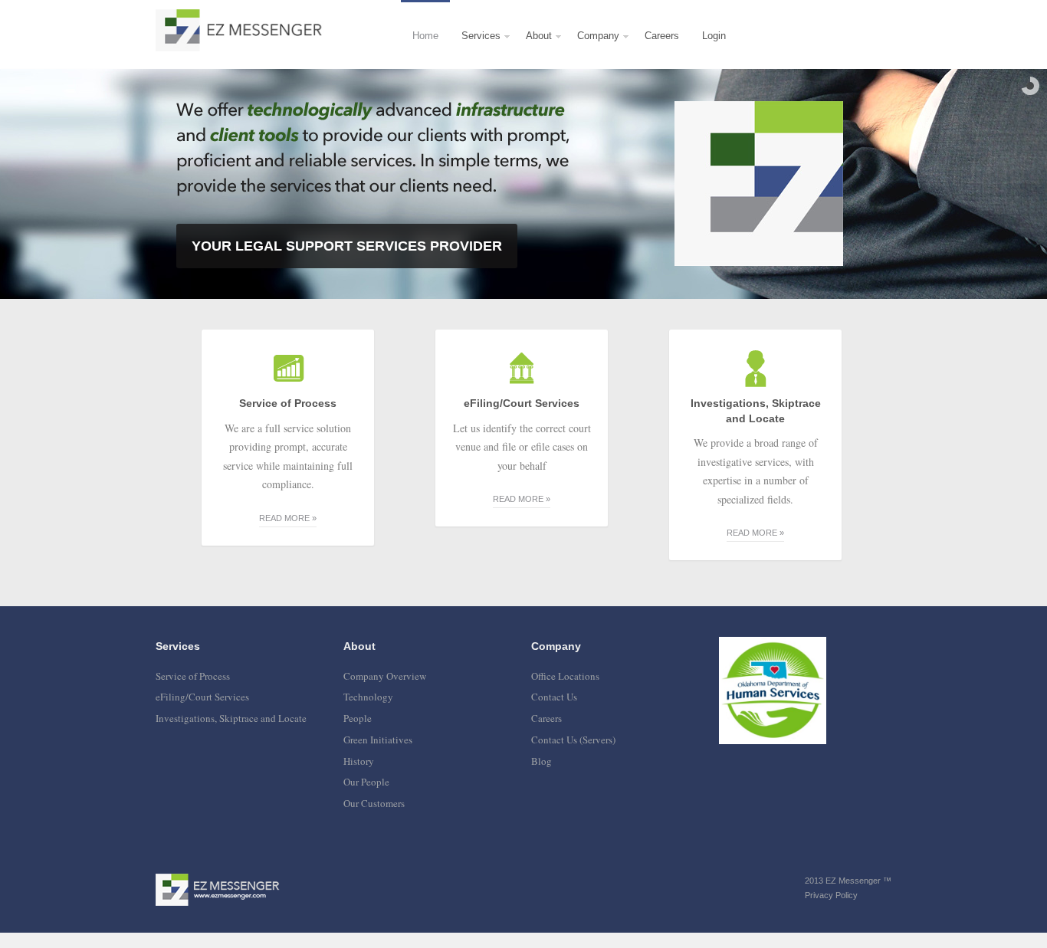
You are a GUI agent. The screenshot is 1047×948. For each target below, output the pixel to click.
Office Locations (565, 676)
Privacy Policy (831, 895)
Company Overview (384, 676)
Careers (662, 35)
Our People (366, 782)
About (533, 49)
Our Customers (374, 803)
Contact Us (554, 697)
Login (714, 35)
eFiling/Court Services (202, 697)
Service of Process (193, 676)
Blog (541, 761)
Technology (368, 697)
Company (592, 49)
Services (475, 49)
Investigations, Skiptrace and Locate (231, 718)
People (357, 718)
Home (425, 35)
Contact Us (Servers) (573, 739)
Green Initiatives (377, 739)
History (358, 761)
